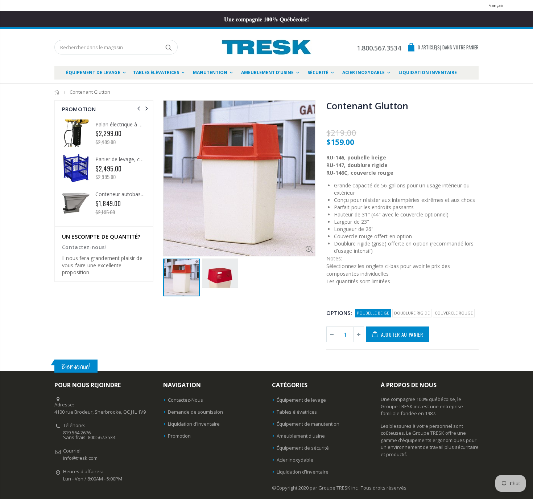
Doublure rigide (412, 313)
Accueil (57, 92)
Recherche (168, 47)
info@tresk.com (80, 458)
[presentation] (139, 108)
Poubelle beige (373, 313)
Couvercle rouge (454, 313)
